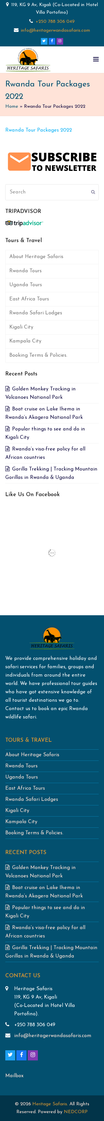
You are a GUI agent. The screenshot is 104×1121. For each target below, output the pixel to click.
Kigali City (21, 327)
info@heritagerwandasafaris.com (55, 30)
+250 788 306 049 (55, 21)
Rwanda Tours (25, 271)
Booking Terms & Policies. (38, 355)
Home (11, 106)
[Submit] (93, 192)
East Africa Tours (29, 299)
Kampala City (25, 341)
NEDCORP (76, 1112)
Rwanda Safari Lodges (35, 313)
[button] (96, 60)
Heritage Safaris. (50, 1104)
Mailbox (14, 1075)
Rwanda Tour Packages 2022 (38, 130)
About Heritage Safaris (36, 256)
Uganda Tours (25, 284)
